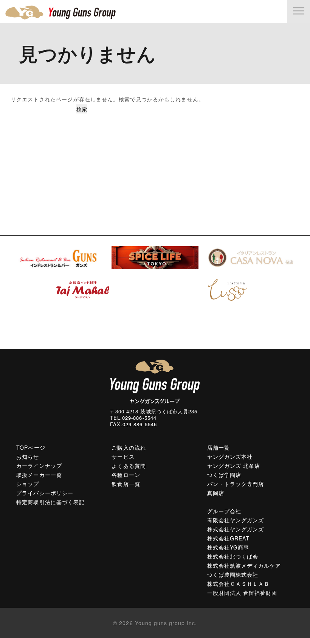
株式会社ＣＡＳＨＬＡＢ (238, 583)
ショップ (27, 483)
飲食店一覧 (126, 483)
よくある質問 (129, 465)
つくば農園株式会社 (232, 574)
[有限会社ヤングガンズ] (121, 12)
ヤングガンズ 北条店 (233, 465)
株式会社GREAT (228, 538)
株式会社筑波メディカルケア (244, 565)
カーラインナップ (39, 465)
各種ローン (126, 474)
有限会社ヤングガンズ (235, 520)
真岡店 (215, 493)
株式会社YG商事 (228, 547)
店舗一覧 (218, 447)
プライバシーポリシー (44, 493)
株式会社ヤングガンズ (235, 529)
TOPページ (30, 447)
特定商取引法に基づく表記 (50, 502)
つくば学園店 (224, 474)
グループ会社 (224, 511)
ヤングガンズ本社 (230, 456)
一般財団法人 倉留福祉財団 (242, 592)
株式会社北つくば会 (232, 556)
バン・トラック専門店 (235, 483)
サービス (123, 456)
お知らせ (27, 456)
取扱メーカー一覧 (39, 474)
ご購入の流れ (129, 447)
